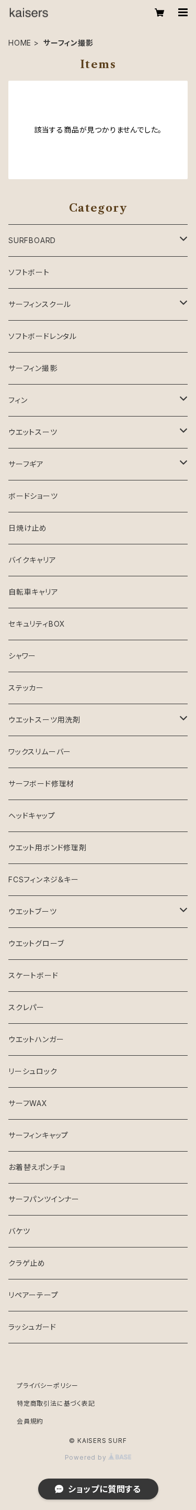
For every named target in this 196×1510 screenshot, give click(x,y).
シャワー (22, 655)
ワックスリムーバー (39, 751)
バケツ (19, 1231)
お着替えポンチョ (36, 1167)
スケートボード (33, 975)
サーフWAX (28, 1103)
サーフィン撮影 (32, 368)
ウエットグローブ (36, 943)
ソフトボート (29, 272)
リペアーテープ (33, 1294)
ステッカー (26, 687)
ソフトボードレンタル (42, 336)
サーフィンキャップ (38, 1135)
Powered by (87, 1457)
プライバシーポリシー (47, 1385)
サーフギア (26, 463)
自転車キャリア (33, 591)
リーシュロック (32, 1071)
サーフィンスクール (39, 304)
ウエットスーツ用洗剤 (44, 719)
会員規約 (30, 1421)
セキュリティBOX (36, 623)
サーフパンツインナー (43, 1199)
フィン (17, 400)
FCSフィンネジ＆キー (43, 879)
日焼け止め (27, 527)
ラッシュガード (32, 1326)
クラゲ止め (26, 1263)
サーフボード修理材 (41, 783)
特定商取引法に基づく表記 (56, 1403)
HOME (19, 42)
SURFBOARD (32, 240)
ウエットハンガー (36, 1039)
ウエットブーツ (32, 911)
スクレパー (26, 1007)
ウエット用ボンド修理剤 (47, 847)
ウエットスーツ (32, 432)
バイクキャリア (32, 559)
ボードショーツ (33, 495)
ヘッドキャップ (31, 815)
